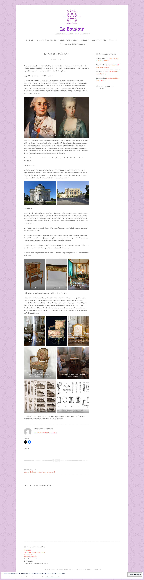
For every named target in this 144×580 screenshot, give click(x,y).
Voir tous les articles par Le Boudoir (45, 433)
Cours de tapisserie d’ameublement (39, 471)
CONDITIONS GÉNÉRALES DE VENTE (72, 44)
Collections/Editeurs (69, 40)
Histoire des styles (98, 40)
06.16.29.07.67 (28, 554)
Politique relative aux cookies (52, 577)
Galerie (84, 40)
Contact (112, 40)
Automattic (96, 569)
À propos (29, 40)
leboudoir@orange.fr (30, 556)
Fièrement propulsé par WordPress (57, 569)
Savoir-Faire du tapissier (47, 40)
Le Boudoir (72, 29)
